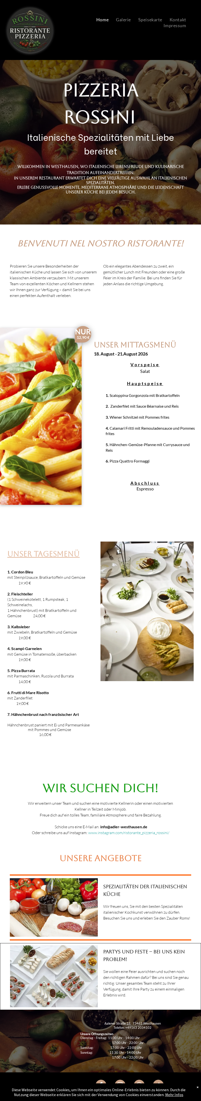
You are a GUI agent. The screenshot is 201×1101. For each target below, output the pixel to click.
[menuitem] (102, 20)
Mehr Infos (174, 1094)
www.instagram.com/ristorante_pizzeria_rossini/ (128, 832)
